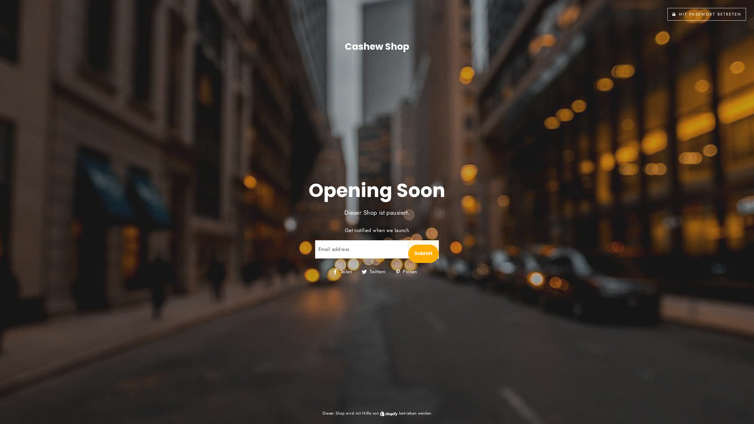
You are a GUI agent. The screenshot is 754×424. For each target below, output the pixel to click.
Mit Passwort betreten (710, 14)
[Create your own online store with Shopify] (389, 413)
